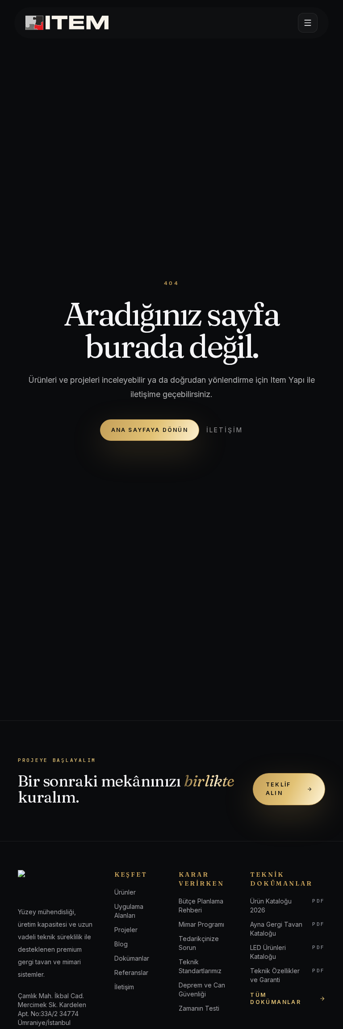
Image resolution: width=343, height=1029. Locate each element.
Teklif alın (278, 788)
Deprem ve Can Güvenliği (202, 989)
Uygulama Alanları (128, 911)
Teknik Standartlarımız (200, 966)
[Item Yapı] (67, 23)
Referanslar (131, 972)
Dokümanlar (131, 958)
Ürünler (125, 892)
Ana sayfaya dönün (149, 430)
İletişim (224, 430)
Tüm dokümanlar (275, 998)
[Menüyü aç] (308, 23)
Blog (121, 944)
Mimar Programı (201, 924)
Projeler (126, 929)
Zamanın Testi (199, 1008)
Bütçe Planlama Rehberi (201, 905)
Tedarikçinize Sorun (199, 943)
